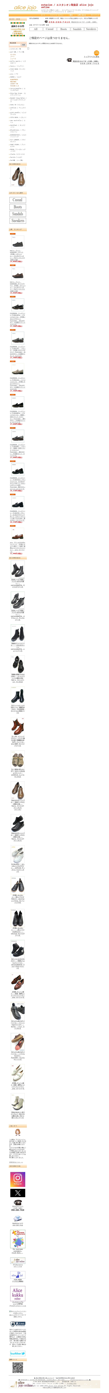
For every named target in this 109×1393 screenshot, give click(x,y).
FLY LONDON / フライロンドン (18, 140)
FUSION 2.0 (14, 86)
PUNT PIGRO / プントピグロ (18, 145)
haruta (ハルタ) (16, 157)
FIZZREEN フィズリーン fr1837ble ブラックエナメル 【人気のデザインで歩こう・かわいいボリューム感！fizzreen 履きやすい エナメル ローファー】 (17, 483)
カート (43, 15)
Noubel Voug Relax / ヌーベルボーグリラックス (18, 99)
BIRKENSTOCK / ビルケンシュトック (18, 136)
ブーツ (12, 56)
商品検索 (13, 43)
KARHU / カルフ (15, 77)
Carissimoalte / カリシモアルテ (17, 89)
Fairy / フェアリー (17, 66)
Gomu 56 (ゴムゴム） (17, 104)
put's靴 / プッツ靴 (17, 52)
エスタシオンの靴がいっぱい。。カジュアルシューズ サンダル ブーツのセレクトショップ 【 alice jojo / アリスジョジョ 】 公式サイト (69, 10)
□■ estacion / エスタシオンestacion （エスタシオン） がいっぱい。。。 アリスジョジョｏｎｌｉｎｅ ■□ (54, 1380)
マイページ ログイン (56, 15)
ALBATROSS (14, 79)
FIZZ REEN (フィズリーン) (17, 70)
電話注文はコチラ (17, 1208)
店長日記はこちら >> (16, 1162)
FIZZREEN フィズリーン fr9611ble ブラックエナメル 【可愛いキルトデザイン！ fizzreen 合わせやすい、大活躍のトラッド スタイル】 (17, 319)
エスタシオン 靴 (15, 49)
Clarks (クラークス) (17, 154)
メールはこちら (71, 1383)
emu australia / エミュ (17, 121)
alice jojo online (56, 1386)
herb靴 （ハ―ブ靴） (17, 160)
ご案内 (70, 15)
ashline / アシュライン (18, 108)
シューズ (13, 58)
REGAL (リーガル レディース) (17, 150)
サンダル (13, 54)
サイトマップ (95, 15)
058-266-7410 (18, 1225)
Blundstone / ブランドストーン (18, 131)
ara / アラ (14, 74)
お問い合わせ (82, 15)
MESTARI (13, 81)
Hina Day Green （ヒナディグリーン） (18, 94)
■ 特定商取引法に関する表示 (66, 1378)
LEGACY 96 (14, 83)
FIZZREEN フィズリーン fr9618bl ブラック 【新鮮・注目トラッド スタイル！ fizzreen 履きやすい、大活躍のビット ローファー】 (17, 450)
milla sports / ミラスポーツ (18, 62)
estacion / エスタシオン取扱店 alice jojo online (67, 6)
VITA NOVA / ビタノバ (18, 117)
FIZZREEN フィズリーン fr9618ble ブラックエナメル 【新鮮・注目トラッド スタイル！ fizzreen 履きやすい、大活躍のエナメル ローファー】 (17, 417)
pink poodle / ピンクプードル (18, 113)
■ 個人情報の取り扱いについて (44, 1378)
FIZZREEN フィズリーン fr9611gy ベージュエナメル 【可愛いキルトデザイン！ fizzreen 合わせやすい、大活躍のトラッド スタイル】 (17, 383)
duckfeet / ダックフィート (17, 126)
